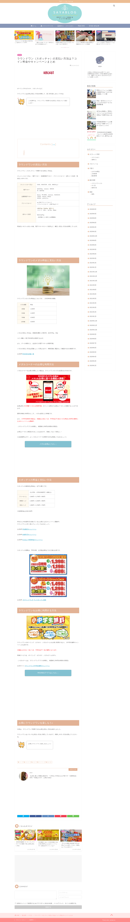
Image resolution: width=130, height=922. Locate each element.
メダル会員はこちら (48, 444)
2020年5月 (93, 352)
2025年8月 (93, 218)
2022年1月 (93, 267)
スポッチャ (27, 762)
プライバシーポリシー (21, 919)
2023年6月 (93, 245)
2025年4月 (93, 227)
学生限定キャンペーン (29, 529)
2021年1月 (93, 316)
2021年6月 (93, 294)
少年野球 (94, 173)
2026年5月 (93, 209)
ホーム (34, 26)
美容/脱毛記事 (95, 26)
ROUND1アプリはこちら (48, 673)
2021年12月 (93, 271)
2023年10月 (93, 236)
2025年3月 (93, 231)
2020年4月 (93, 356)
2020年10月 (93, 329)
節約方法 (94, 187)
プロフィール (94, 164)
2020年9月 (93, 334)
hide (54, 144)
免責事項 (31, 919)
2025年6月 (93, 222)
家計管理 (82, 26)
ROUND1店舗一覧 (28, 354)
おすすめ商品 (96, 171)
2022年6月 (93, 254)
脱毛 (93, 194)
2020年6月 (93, 347)
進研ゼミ (94, 159)
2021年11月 (93, 276)
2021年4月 (93, 303)
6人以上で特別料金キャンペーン (32, 539)
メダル (33, 762)
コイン (20, 762)
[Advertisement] (48, 123)
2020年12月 (93, 321)
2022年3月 (93, 258)
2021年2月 (93, 312)
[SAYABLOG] (65, 23)
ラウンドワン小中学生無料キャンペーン (37, 666)
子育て (92, 168)
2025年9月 (93, 213)
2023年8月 (93, 240)
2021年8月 (93, 289)
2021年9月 (93, 285)
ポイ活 (19, 55)
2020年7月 (93, 343)
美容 (91, 192)
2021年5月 (93, 298)
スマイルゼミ (96, 157)
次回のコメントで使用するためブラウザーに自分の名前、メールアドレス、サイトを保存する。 (47, 903)
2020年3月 (93, 361)
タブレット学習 (94, 154)
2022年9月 (93, 249)
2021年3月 (93, 307)
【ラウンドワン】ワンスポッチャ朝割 (34, 600)
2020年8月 (93, 338)
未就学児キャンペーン (29, 534)
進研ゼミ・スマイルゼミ (66, 26)
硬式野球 (94, 176)
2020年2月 (93, 365)
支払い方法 (49, 762)
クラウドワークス (48, 26)
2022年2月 (93, 262)
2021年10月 (93, 280)
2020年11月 (93, 325)
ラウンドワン (41, 762)
